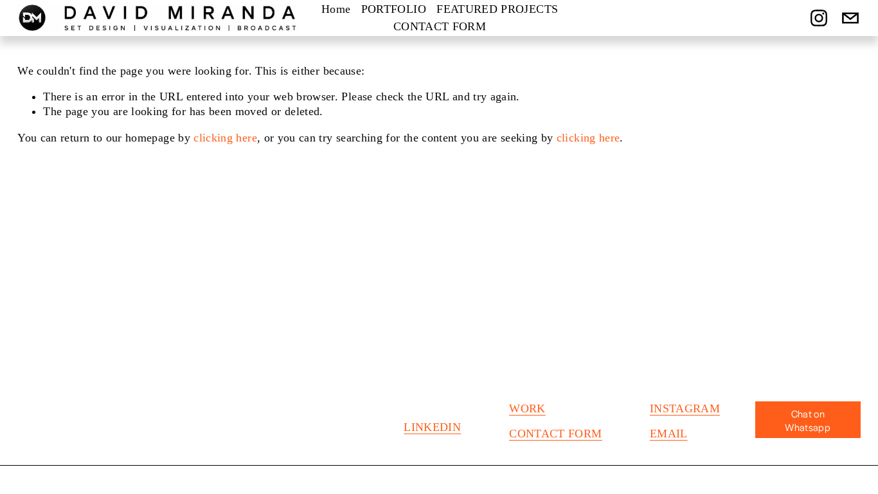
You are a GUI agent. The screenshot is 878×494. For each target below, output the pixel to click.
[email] (850, 18)
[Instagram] (819, 18)
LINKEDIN (432, 427)
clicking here (225, 137)
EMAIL (669, 433)
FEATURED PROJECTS (497, 9)
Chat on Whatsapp (807, 420)
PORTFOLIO (393, 9)
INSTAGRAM (685, 408)
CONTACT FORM (439, 26)
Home (335, 9)
